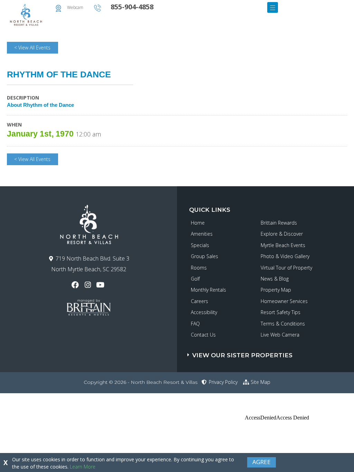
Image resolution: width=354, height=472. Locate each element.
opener (272, 7)
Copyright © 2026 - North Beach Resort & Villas (140, 382)
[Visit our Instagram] (88, 285)
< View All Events (32, 47)
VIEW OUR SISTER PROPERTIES (242, 355)
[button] (270, 352)
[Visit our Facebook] (76, 285)
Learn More (82, 466)
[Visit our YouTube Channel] (101, 285)
